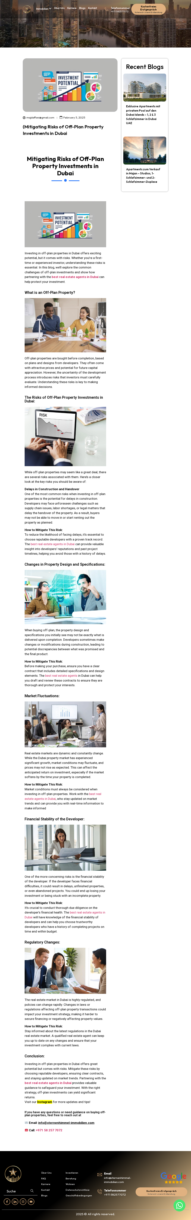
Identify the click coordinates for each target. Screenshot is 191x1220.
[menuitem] (43, 8)
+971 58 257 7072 (49, 1130)
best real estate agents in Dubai (53, 544)
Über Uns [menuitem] (59, 8)
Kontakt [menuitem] (92, 8)
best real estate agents (61, 675)
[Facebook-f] (7, 1201)
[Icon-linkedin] (15, 1201)
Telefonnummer (120, 8)
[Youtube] (31, 1201)
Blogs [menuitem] (82, 8)
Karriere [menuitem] (71, 8)
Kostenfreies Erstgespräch (148, 8)
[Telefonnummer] (106, 9)
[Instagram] (23, 1201)
